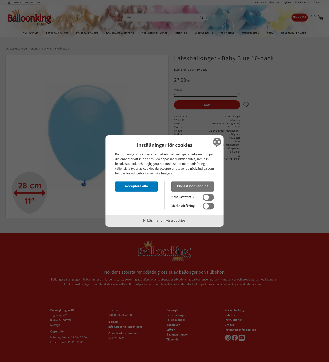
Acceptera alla (136, 186)
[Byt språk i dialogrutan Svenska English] (216, 142)
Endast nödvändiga (192, 186)
